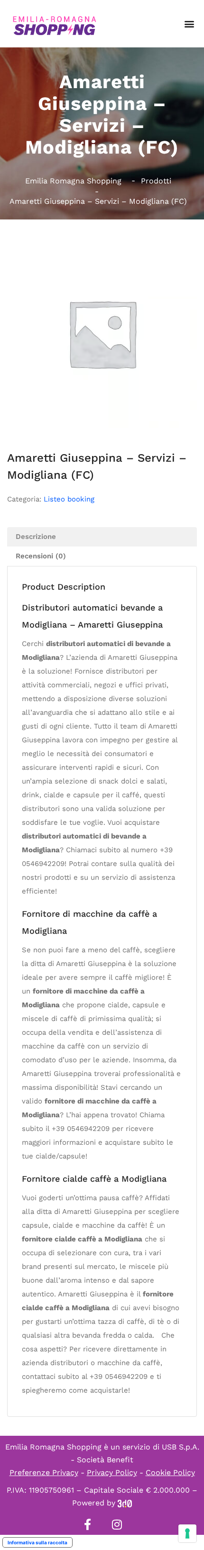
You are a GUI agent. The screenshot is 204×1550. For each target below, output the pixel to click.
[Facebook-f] (87, 1524)
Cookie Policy (170, 1472)
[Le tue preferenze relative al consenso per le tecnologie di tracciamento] (187, 1533)
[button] (189, 24)
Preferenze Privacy (43, 1472)
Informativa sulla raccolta (37, 1542)
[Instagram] (116, 1524)
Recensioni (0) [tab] (41, 556)
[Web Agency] (125, 1502)
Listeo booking (69, 499)
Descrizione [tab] (36, 536)
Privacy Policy (112, 1472)
